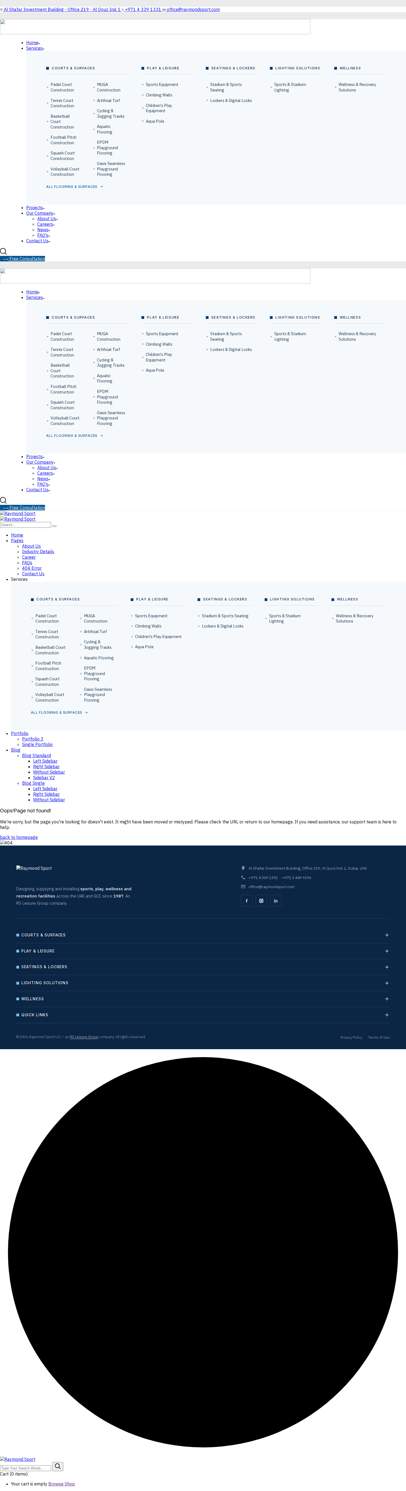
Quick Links (34, 1014)
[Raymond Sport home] (48, 872)
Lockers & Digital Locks (231, 100)
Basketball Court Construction (62, 122)
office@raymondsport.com (271, 886)
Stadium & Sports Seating (226, 87)
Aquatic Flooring (104, 129)
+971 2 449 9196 (296, 877)
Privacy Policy (351, 1037)
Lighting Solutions (44, 982)
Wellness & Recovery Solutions (357, 87)
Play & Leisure (38, 951)
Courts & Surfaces (43, 935)
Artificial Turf (108, 100)
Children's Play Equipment (159, 108)
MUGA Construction (108, 87)
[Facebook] (246, 901)
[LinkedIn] (276, 901)
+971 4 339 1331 (263, 877)
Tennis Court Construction (62, 103)
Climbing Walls (159, 95)
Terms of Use (379, 1037)
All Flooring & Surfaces (71, 187)
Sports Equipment (162, 84)
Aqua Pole (155, 121)
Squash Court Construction (63, 155)
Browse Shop (61, 1484)
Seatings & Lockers (44, 966)
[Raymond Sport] (17, 513)
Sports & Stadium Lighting (290, 87)
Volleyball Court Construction (65, 171)
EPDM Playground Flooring (107, 148)
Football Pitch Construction (64, 140)
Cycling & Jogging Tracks (111, 113)
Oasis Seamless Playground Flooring (111, 169)
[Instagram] (261, 901)
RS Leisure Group (84, 1037)
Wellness (32, 998)
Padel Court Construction (62, 87)
